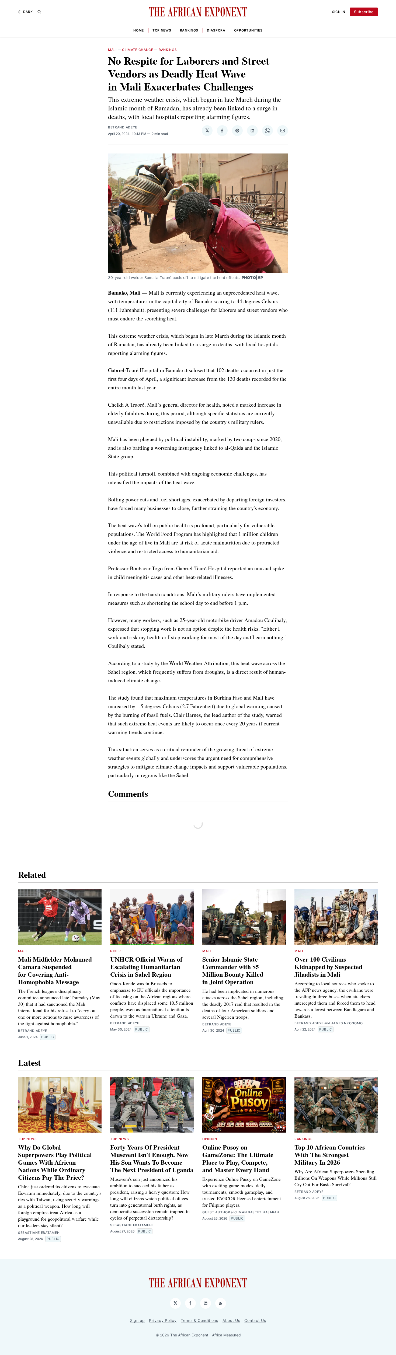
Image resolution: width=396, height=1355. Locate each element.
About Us (231, 1320)
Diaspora (216, 30)
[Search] (39, 12)
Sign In (338, 12)
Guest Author (216, 1212)
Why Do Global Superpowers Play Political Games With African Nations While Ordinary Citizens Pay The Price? (55, 1162)
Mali (112, 50)
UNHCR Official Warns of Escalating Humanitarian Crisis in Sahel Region (146, 966)
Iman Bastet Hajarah (258, 1212)
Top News (161, 30)
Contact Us (255, 1320)
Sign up (137, 1320)
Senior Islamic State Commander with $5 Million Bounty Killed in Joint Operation (232, 970)
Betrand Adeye (122, 127)
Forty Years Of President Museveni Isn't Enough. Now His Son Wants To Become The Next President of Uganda (151, 1158)
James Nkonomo (347, 1023)
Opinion (209, 1139)
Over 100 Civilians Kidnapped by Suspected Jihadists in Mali (328, 966)
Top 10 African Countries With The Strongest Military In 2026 (329, 1154)
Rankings (189, 30)
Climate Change (137, 50)
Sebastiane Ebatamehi (39, 1233)
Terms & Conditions (199, 1320)
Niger (115, 951)
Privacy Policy (162, 1320)
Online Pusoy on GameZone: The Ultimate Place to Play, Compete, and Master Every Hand (237, 1158)
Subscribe (364, 11)
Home (138, 30)
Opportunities (248, 30)
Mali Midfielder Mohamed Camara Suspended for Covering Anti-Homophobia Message (55, 970)
